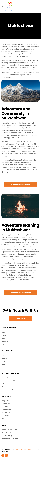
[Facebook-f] (2, 455)
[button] (20, 318)
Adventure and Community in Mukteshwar (15, 113)
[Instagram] (6, 455)
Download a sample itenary (20, 185)
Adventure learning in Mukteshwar (20, 227)
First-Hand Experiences (23, 449)
